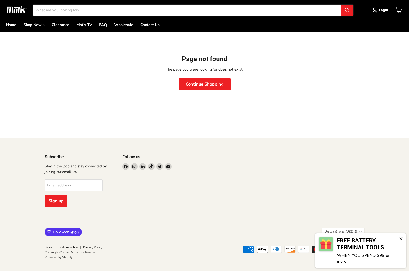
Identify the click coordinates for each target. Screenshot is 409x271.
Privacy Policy (92, 247)
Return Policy (68, 247)
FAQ (103, 24)
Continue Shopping (205, 84)
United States (341, 231)
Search (49, 247)
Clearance (60, 24)
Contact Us (150, 24)
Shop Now (33, 24)
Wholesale (123, 24)
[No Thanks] (401, 239)
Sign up (56, 201)
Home (11, 24)
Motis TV (84, 24)
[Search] (347, 10)
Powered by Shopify (59, 257)
